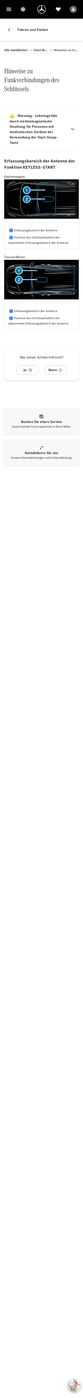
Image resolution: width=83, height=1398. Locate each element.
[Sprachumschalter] (23, 9)
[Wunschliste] (58, 9)
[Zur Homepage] (42, 9)
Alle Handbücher (16, 50)
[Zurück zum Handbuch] (10, 29)
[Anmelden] (73, 9)
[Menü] (9, 9)
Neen (52, 370)
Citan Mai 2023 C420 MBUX (40, 50)
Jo (25, 370)
